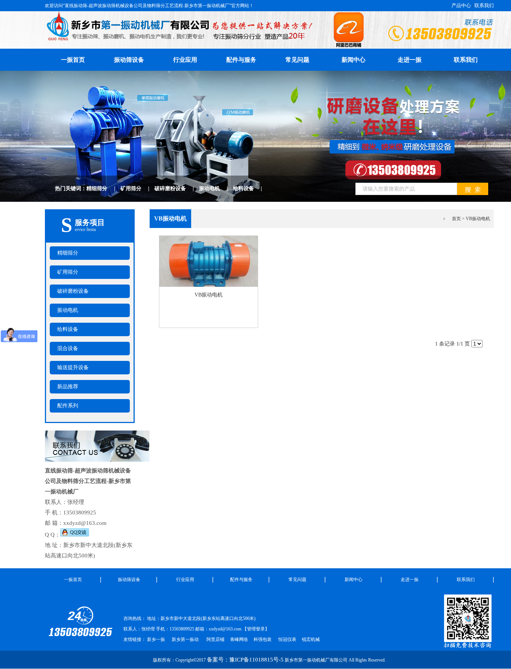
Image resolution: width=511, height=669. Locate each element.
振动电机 (216, 188)
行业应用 (185, 60)
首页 (456, 218)
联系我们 (484, 5)
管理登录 (256, 629)
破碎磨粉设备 (176, 188)
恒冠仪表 (286, 639)
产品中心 (461, 5)
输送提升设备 (73, 367)
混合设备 (67, 348)
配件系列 (67, 405)
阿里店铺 (215, 639)
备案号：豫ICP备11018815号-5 (245, 660)
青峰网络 (239, 639)
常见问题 (297, 60)
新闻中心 (353, 60)
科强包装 (263, 639)
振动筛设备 (129, 60)
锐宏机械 (311, 639)
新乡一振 (156, 639)
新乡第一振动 (185, 639)
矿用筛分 (137, 188)
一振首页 (73, 579)
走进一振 (410, 60)
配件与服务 (241, 60)
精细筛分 (103, 188)
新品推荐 (67, 386)
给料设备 (250, 188)
